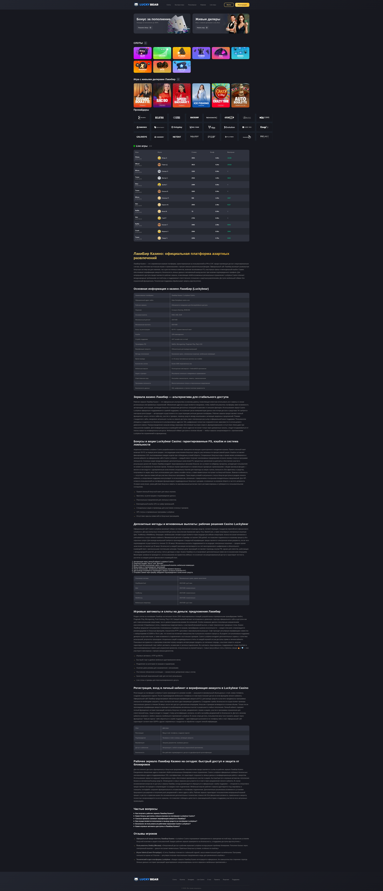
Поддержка (235, 879)
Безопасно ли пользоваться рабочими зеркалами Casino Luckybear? (163, 824)
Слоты (169, 5)
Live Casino (200, 879)
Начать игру (201, 27)
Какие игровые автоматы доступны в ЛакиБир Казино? (157, 826)
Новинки (203, 5)
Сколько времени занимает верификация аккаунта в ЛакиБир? (160, 818)
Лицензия (226, 879)
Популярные (192, 5)
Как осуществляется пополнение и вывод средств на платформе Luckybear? (166, 821)
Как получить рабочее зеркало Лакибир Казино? (154, 813)
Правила (217, 879)
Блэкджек (191, 879)
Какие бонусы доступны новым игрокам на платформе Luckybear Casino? (165, 816)
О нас (209, 879)
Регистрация (242, 5)
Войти (229, 5)
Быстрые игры (179, 5)
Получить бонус (143, 27)
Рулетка (182, 879)
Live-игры (213, 5)
